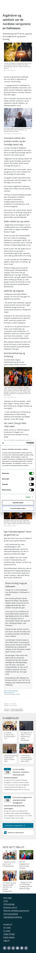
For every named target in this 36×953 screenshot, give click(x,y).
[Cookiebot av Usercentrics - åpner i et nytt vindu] (26, 443)
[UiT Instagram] (9, 948)
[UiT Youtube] (17, 948)
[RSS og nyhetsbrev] (26, 948)
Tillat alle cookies (18, 502)
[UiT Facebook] (4, 948)
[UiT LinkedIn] (22, 948)
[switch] (31, 478)
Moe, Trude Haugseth (11, 691)
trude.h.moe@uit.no (9, 692)
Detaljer (28, 497)
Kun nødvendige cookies (18, 508)
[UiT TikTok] (13, 948)
